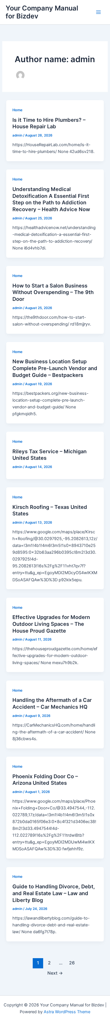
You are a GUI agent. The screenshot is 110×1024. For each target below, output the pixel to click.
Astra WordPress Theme (67, 1011)
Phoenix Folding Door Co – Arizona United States (45, 779)
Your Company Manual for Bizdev (42, 12)
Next (55, 973)
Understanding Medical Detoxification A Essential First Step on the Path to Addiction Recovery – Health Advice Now (51, 199)
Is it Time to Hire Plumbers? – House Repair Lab (48, 123)
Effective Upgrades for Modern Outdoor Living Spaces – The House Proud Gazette (51, 623)
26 (72, 963)
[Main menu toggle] (98, 12)
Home (17, 110)
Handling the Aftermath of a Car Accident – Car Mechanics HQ (52, 703)
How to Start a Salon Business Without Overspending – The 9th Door (53, 292)
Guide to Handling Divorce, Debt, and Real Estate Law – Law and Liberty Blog (53, 893)
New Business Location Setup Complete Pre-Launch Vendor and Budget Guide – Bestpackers (54, 368)
